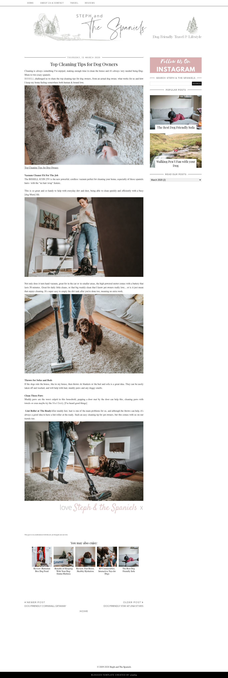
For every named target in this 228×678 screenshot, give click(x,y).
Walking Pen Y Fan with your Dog (175, 164)
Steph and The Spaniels (120, 666)
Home (30, 3)
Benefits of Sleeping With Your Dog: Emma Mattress (64, 571)
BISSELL (29, 78)
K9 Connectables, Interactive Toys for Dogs (107, 571)
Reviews (90, 3)
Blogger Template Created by (114, 675)
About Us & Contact (52, 3)
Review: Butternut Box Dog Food (42, 570)
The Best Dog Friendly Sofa (129, 570)
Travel (74, 3)
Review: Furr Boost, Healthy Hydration (85, 570)
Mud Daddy (58, 403)
